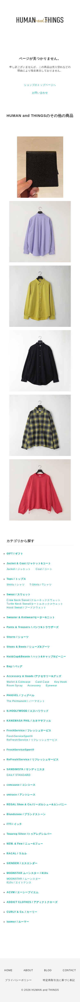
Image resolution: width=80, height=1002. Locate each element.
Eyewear (51, 685)
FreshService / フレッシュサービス (29, 730)
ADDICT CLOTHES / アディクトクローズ (32, 902)
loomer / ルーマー (18, 921)
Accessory (34, 685)
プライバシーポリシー (18, 980)
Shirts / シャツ (16, 584)
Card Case (42, 681)
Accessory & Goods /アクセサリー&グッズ (34, 676)
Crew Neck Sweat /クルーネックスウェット (34, 600)
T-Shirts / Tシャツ (41, 584)
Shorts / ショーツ (18, 637)
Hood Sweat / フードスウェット (26, 607)
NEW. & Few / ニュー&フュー (25, 843)
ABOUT (28, 970)
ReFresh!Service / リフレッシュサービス (32, 739)
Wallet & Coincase (19, 681)
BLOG (48, 970)
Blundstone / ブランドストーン (26, 814)
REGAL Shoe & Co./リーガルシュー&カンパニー (37, 804)
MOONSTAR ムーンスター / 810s (27, 873)
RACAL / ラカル (17, 853)
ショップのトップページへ (40, 85)
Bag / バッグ (14, 666)
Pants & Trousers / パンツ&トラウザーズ (33, 627)
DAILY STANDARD (19, 775)
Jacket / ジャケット (19, 569)
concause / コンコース (21, 784)
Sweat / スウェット (19, 594)
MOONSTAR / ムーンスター (24, 878)
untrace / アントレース (21, 794)
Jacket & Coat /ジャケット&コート (29, 563)
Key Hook (60, 681)
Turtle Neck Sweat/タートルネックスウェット (35, 603)
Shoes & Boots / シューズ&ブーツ (28, 646)
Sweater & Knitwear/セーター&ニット (31, 617)
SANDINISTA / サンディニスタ (26, 769)
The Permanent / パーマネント (26, 701)
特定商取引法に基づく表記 (59, 980)
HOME (8, 970)
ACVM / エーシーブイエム (23, 892)
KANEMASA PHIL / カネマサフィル (29, 720)
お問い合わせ (40, 92)
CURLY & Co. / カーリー (22, 911)
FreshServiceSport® (20, 736)
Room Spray (15, 685)
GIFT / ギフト (15, 553)
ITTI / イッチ (14, 824)
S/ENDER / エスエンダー (22, 863)
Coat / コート (44, 569)
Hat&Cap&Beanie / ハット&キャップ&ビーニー (36, 656)
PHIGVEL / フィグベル (20, 695)
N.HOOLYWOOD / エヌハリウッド (28, 710)
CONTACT (69, 970)
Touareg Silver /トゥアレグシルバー (29, 833)
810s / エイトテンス (19, 882)
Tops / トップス (16, 579)
